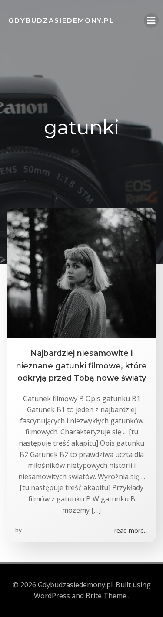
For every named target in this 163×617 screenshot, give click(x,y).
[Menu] (151, 20)
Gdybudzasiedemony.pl (61, 20)
